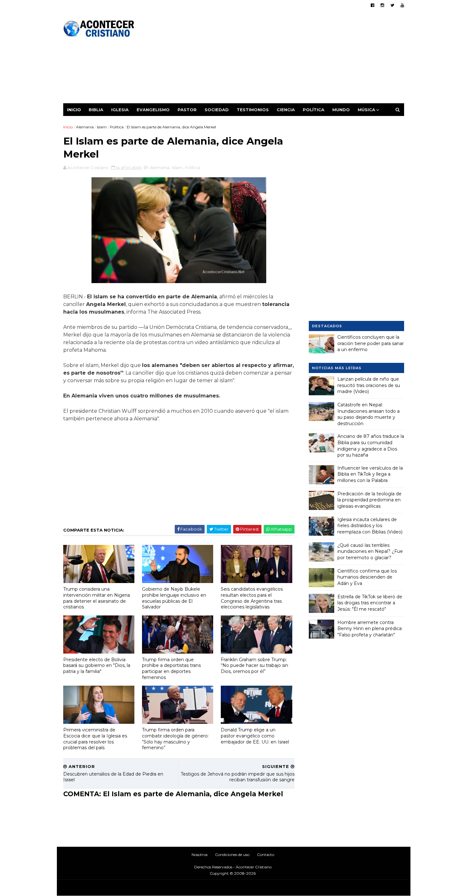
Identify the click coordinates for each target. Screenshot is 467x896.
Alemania (85, 127)
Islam (102, 127)
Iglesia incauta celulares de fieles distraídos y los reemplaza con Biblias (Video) (370, 526)
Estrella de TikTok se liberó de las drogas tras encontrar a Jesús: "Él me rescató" (369, 603)
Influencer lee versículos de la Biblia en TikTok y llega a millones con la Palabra (370, 474)
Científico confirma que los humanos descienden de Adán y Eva (367, 577)
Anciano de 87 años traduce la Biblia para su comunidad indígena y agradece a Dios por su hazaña (370, 445)
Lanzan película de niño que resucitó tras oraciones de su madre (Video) (368, 385)
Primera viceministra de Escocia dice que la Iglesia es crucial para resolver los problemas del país (95, 738)
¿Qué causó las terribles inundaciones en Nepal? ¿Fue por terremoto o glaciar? (370, 551)
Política (313, 109)
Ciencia (286, 109)
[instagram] (382, 5)
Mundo (341, 109)
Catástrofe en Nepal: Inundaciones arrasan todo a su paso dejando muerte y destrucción (368, 414)
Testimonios (253, 109)
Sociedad (217, 109)
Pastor (187, 109)
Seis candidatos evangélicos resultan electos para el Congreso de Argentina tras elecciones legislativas (252, 598)
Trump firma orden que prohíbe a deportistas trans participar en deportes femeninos (171, 668)
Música (366, 109)
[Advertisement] (288, 58)
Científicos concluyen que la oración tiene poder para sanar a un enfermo (370, 343)
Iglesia (120, 109)
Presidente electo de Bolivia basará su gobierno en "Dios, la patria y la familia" (96, 665)
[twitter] (392, 5)
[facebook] (372, 5)
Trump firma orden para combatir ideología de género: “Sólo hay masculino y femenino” (175, 738)
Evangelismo (153, 109)
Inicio (74, 109)
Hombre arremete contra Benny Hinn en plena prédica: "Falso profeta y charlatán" (370, 629)
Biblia (96, 109)
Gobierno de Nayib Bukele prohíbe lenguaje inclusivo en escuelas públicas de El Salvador (174, 598)
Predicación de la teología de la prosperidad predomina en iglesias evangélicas (369, 500)
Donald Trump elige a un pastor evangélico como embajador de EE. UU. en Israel (255, 735)
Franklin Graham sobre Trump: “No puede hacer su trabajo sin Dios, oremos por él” (254, 665)
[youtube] (402, 5)
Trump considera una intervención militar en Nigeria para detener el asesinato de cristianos (96, 598)
